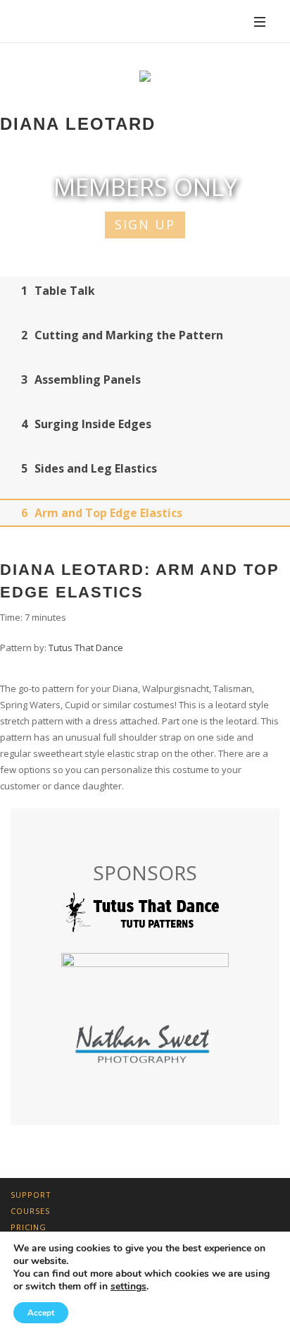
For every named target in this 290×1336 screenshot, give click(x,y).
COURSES (30, 1211)
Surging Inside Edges (86, 424)
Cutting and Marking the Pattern (122, 335)
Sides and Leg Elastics (89, 468)
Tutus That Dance (86, 647)
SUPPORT (31, 1194)
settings (128, 1286)
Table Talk (58, 290)
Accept (40, 1312)
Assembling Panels (81, 379)
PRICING (28, 1227)
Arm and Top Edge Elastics (101, 513)
